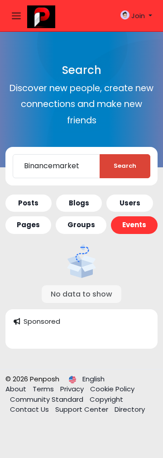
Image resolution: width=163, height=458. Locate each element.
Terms (44, 389)
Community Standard (47, 399)
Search (125, 165)
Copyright (106, 399)
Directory (130, 409)
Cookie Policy (112, 389)
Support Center (82, 409)
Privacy (73, 389)
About (16, 389)
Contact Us (30, 409)
